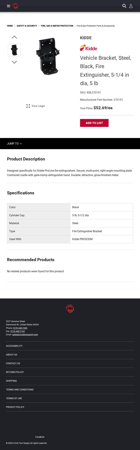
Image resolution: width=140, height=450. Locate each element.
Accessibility (14, 346)
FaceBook (39, 437)
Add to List (94, 123)
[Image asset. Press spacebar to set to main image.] (14, 50)
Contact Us (13, 363)
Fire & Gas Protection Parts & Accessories (96, 26)
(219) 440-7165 (17, 331)
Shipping (11, 380)
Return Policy (15, 372)
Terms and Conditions (19, 389)
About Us (11, 354)
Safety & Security (27, 26)
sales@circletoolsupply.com (25, 334)
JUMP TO (13, 143)
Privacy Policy (15, 407)
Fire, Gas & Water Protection (57, 26)
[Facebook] (45, 429)
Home (10, 26)
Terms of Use (14, 398)
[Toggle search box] (124, 6)
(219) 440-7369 (20, 328)
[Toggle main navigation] (8, 6)
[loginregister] (131, 6)
